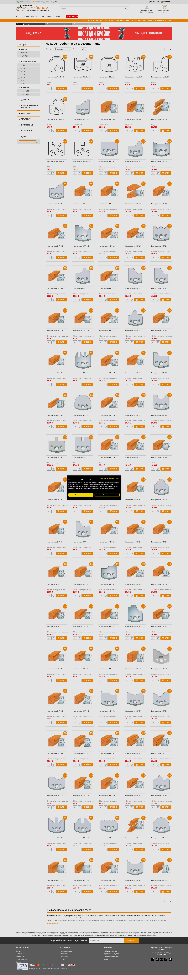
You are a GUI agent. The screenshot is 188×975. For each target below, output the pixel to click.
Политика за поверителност (110, 478)
